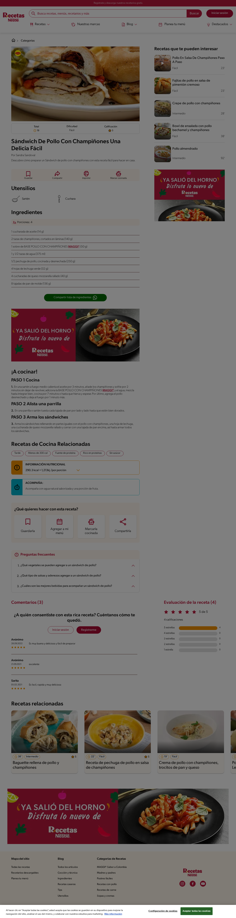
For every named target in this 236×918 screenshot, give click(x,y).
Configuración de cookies (162, 911)
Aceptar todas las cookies (197, 911)
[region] (118, 911)
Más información (113, 914)
